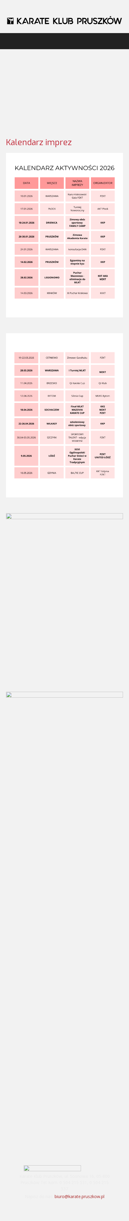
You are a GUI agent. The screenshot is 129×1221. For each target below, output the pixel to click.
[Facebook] (57, 1208)
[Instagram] (73, 1208)
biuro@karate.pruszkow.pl (79, 1196)
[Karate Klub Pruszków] (64, 20)
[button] (10, 41)
